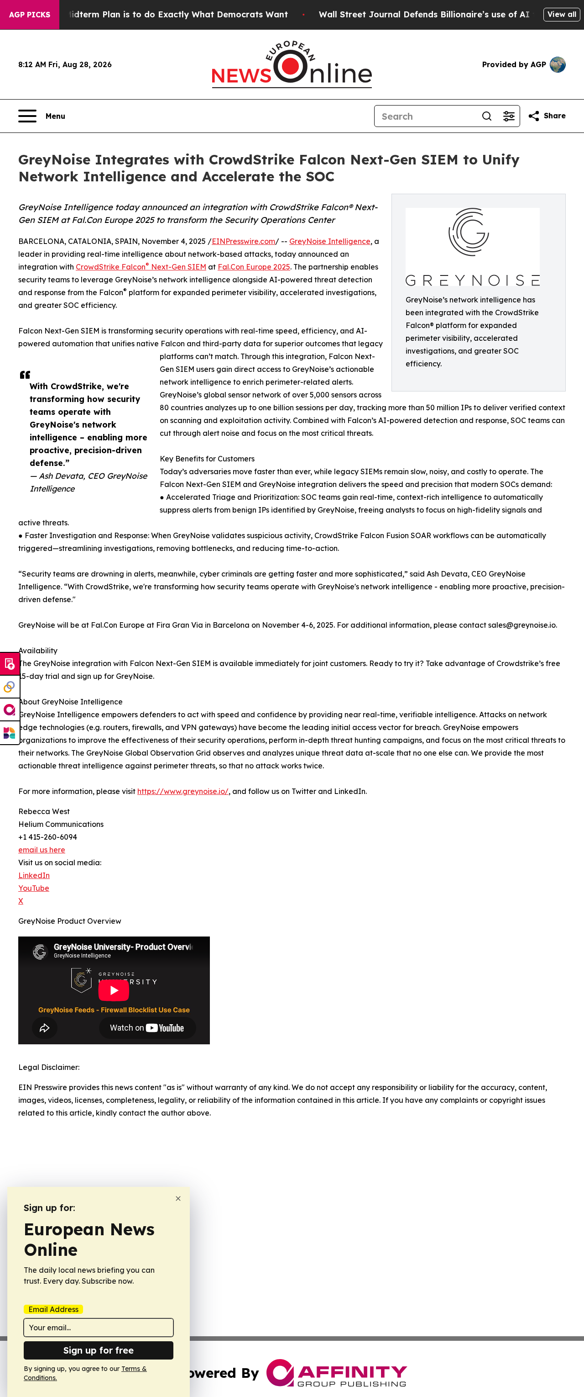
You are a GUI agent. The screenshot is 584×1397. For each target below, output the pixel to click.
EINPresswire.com (243, 241)
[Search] (487, 116)
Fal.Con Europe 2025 (254, 266)
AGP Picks (29, 14)
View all (562, 14)
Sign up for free (98, 1350)
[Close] (178, 1198)
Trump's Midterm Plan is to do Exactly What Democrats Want (158, 14)
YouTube (33, 888)
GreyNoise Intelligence (329, 241)
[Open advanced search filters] (509, 116)
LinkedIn (34, 875)
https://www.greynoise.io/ (183, 791)
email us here (41, 849)
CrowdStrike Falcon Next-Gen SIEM (141, 266)
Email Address (53, 1309)
